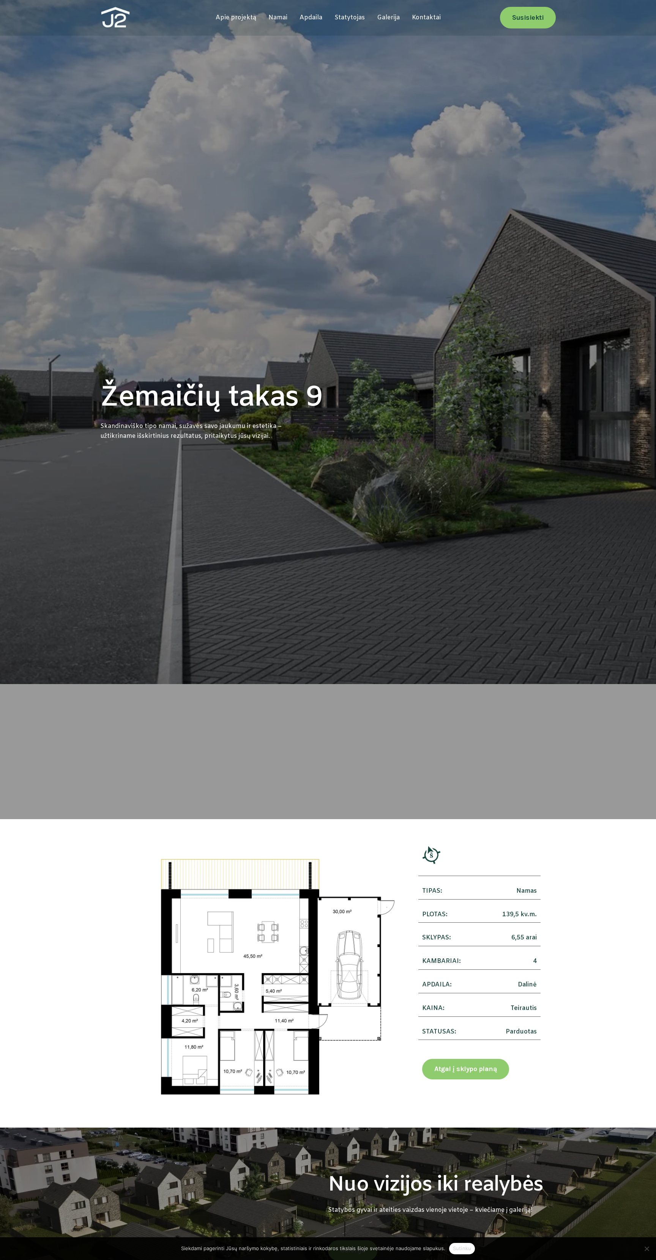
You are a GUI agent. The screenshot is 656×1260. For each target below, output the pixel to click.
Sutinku (462, 1248)
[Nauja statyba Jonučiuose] (115, 18)
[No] (646, 1248)
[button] (528, 17)
